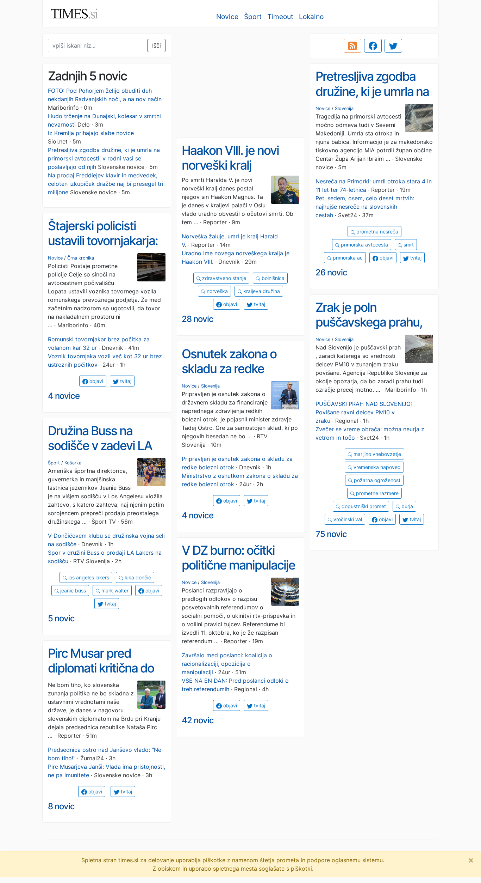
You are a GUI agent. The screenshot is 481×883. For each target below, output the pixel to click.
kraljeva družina (261, 291)
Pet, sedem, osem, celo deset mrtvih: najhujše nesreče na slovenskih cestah (365, 207)
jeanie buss (72, 590)
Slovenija (344, 108)
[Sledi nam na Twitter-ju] (393, 46)
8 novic (61, 806)
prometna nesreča (376, 232)
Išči (156, 45)
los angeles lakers (88, 577)
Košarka (72, 462)
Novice (227, 16)
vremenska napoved (376, 467)
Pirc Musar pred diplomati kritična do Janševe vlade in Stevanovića (101, 676)
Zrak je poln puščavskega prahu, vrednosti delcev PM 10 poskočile (369, 330)
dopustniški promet (363, 506)
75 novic (331, 534)
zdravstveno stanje (223, 278)
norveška (216, 291)
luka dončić (137, 577)
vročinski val (347, 519)
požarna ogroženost (376, 480)
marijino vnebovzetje (376, 454)
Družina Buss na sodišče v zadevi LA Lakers (100, 445)
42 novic (198, 720)
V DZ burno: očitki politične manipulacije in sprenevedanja (238, 565)
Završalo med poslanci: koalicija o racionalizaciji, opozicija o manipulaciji (227, 664)
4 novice (64, 396)
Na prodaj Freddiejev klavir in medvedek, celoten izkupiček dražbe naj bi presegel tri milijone (105, 184)
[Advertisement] (240, 83)
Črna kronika (80, 258)
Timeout (280, 16)
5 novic (61, 618)
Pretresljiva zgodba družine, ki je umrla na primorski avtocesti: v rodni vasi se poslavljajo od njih (104, 158)
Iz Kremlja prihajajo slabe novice (91, 132)
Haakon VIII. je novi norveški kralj (230, 158)
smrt (408, 245)
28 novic (197, 319)
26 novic (331, 272)
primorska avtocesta (363, 245)
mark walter (114, 590)
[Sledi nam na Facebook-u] (373, 46)
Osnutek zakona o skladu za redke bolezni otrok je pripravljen (229, 376)
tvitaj (415, 258)
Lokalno (311, 16)
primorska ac (347, 258)
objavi (385, 258)
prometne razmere (377, 493)
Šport (253, 16)
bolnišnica (272, 278)
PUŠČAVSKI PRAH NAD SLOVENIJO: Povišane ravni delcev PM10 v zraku (364, 412)
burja (406, 506)
